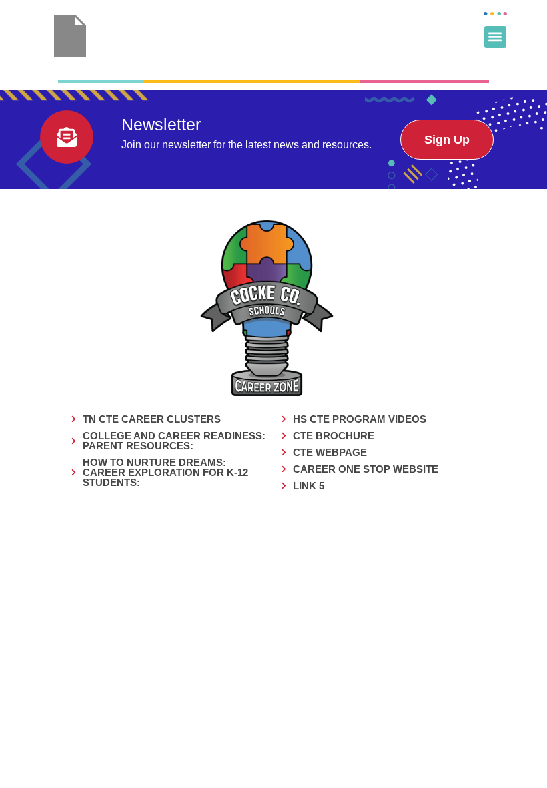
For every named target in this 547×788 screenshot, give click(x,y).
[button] (495, 37)
